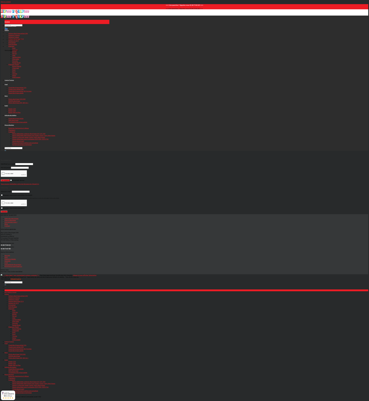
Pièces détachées (9, 125)
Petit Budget (12, 44)
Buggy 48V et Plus (14, 112)
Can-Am (15, 50)
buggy (6, 105)
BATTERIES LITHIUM (10, 26)
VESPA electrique (14, 101)
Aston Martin (16, 66)
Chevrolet (15, 68)
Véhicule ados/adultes (10, 115)
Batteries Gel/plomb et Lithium (18, 128)
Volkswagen (16, 77)
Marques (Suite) (13, 64)
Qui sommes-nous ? (11, 222)
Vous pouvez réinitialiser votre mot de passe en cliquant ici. (20, 184)
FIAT (14, 70)
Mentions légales (10, 259)
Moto (6, 96)
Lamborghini (16, 57)
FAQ (6, 257)
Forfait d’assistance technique (22, 144)
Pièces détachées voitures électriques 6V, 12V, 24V (28, 134)
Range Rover (16, 63)
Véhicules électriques (11, 218)
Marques (11, 46)
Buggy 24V (12, 110)
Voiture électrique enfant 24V (18, 33)
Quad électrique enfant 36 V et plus (20, 91)
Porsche (15, 61)
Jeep (13, 55)
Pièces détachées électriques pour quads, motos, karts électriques (33, 135)
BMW (14, 52)
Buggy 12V (12, 109)
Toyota (14, 73)
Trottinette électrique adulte (17, 122)
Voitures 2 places (14, 35)
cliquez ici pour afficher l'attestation (84, 275)
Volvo (14, 75)
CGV (6, 263)
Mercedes (15, 59)
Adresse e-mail (6, 191)
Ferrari (14, 53)
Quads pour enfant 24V (16, 89)
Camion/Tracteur (9, 80)
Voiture (7, 30)
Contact (7, 226)
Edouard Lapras (16, 279)
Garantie (7, 261)
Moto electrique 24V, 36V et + (18, 103)
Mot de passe (6, 167)
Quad (6, 84)
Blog (6, 224)
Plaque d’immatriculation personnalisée (25, 143)
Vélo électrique (13, 120)
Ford (13, 72)
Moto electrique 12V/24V (17, 99)
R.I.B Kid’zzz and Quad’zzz (13, 266)
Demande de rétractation (13, 264)
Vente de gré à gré (18, 141)
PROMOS (7, 22)
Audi (13, 48)
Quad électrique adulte (15, 93)
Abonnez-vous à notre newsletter (17, 195)
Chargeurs (11, 130)
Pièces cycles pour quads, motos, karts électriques (28, 137)
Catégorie (11, 132)
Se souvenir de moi (18, 180)
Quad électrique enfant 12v (17, 87)
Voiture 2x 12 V (13, 41)
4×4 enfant (12, 42)
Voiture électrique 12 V (16, 39)
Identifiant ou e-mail (8, 164)
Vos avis (7, 255)
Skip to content (6, 2)
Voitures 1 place (13, 37)
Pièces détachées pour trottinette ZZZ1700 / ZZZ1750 (30, 139)
